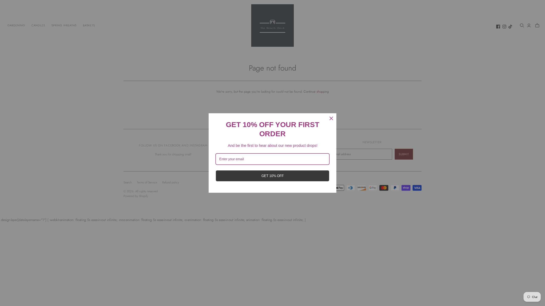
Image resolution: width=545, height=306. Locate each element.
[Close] (331, 118)
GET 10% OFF (272, 176)
